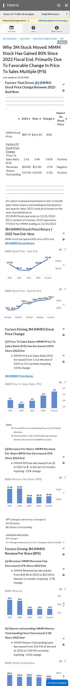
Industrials (25, 38)
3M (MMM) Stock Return (19, 243)
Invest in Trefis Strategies (19, 14)
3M (62, 38)
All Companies (10, 38)
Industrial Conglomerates (45, 38)
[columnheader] (13, 118)
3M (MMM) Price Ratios (19, 375)
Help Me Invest (50, 14)
